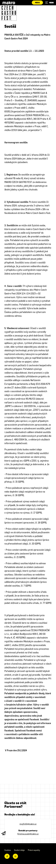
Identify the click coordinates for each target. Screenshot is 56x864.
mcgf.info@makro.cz (28, 824)
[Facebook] (7, 856)
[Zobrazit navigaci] (49, 2)
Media (37, 2)
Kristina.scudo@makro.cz (28, 834)
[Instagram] (15, 856)
